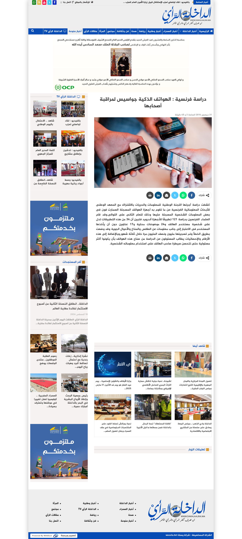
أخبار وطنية (154, 31)
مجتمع (111, 31)
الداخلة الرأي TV (53, 31)
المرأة (102, 31)
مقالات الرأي (90, 31)
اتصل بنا (67, 2)
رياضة (142, 31)
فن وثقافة (123, 31)
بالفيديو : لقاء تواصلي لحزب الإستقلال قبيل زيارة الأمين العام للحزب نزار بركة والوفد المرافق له (145, 2)
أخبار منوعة (75, 31)
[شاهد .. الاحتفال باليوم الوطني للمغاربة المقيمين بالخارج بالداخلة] (45, 109)
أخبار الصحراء (170, 31)
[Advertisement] (95, 15)
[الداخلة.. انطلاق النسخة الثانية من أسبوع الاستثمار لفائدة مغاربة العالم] (59, 282)
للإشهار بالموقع (82, 2)
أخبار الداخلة (189, 31)
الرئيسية (204, 31)
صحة (134, 31)
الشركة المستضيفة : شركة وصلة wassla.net (189, 535)
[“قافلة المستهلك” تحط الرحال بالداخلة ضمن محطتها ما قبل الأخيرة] (153, 407)
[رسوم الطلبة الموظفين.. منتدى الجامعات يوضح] (43, 343)
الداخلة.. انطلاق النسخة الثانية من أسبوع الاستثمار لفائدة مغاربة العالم (62, 306)
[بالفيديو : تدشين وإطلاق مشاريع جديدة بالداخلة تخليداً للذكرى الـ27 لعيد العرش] (73, 138)
